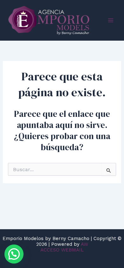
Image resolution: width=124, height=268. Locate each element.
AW (84, 244)
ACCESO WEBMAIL (62, 250)
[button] (14, 254)
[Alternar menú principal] (111, 20)
